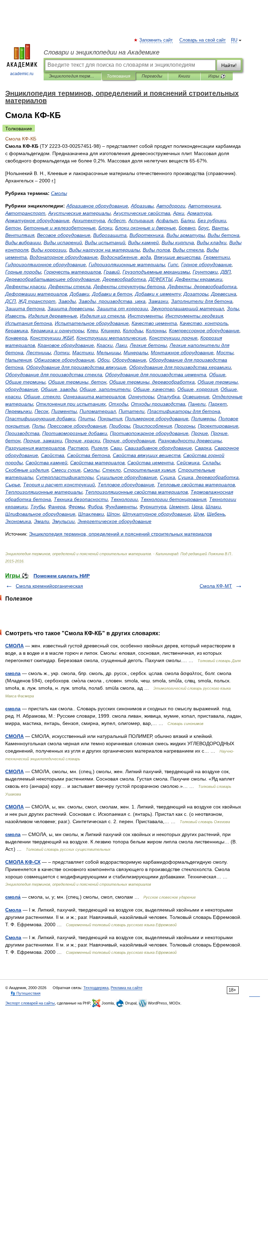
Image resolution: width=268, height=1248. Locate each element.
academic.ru (22, 73)
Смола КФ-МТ (216, 586)
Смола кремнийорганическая (49, 586)
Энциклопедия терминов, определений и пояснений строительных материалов (72, 76)
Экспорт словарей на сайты (30, 1003)
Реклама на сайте (126, 988)
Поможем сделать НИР (62, 576)
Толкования (118, 76)
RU (234, 40)
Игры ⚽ (216, 76)
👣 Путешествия (25, 993)
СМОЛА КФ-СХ (22, 862)
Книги (184, 76)
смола (13, 673)
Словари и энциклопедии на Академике (101, 52)
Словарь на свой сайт (202, 40)
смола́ (13, 897)
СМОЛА (14, 645)
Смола (13, 910)
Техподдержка (96, 988)
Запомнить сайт (156, 40)
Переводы (152, 76)
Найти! (229, 65)
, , (112, 301)
